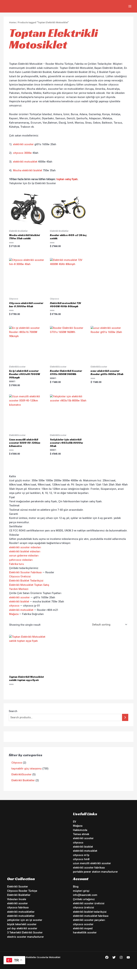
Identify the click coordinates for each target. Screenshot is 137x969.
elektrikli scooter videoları (25, 547)
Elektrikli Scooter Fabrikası (25, 572)
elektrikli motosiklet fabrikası (90, 916)
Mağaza (14, 614)
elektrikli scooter (23, 144)
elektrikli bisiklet (19, 601)
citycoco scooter (83, 924)
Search (13, 711)
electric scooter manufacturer (25, 936)
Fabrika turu (16, 564)
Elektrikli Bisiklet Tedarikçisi (26, 580)
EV (74, 821)
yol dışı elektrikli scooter (22, 928)
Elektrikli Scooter (17, 886)
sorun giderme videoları (24, 555)
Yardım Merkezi (18, 589)
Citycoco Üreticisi (20, 576)
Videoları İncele (16, 899)
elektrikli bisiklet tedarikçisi (89, 911)
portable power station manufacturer (95, 871)
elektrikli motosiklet (25, 161)
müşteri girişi (81, 890)
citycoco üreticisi (83, 907)
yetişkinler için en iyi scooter (24, 920)
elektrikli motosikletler (21, 911)
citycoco (14, 605)
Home (12, 22)
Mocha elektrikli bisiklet (27, 170)
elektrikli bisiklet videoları (24, 551)
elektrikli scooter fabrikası (89, 867)
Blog (75, 886)
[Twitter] (114, 957)
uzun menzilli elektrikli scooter (92, 863)
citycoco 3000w (22, 152)
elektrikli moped (83, 928)
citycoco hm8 (81, 859)
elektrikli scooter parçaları (89, 920)
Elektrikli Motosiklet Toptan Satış (29, 585)
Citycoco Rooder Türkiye (22, 890)
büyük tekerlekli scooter (22, 924)
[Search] (125, 717)
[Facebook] (106, 957)
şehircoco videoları (21, 559)
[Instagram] (121, 957)
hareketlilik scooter (85, 932)
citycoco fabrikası (18, 907)
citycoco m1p (81, 855)
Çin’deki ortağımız (84, 899)
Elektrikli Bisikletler (19, 895)
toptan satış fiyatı (67, 179)
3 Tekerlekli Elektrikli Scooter (25, 932)
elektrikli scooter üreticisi (88, 903)
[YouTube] (128, 957)
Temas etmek (81, 834)
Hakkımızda (80, 830)
